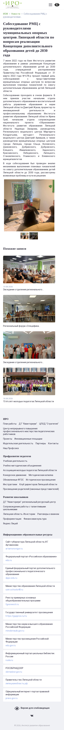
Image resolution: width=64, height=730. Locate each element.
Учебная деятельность (15, 461)
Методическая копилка (41, 475)
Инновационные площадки (28, 439)
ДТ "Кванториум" (28, 423)
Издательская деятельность (18, 443)
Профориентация (12, 519)
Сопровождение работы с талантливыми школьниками (24, 508)
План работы (9, 423)
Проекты (7, 439)
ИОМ (5, 14)
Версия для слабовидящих (35, 708)
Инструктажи (10, 484)
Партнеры (41, 443)
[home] (12, 4)
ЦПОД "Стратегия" (49, 423)
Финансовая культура (35, 519)
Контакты (53, 443)
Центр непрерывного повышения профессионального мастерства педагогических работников (29, 431)
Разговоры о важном (48, 514)
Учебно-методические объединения (22, 465)
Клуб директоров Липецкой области (38, 484)
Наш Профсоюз (11, 448)
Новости (15, 14)
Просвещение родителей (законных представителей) (31, 489)
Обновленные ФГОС (13, 479)
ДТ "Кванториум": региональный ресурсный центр (29, 502)
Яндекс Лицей (10, 523)
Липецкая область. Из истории (19, 514)
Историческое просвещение (41, 479)
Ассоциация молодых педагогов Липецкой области (30, 470)
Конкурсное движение (14, 475)
